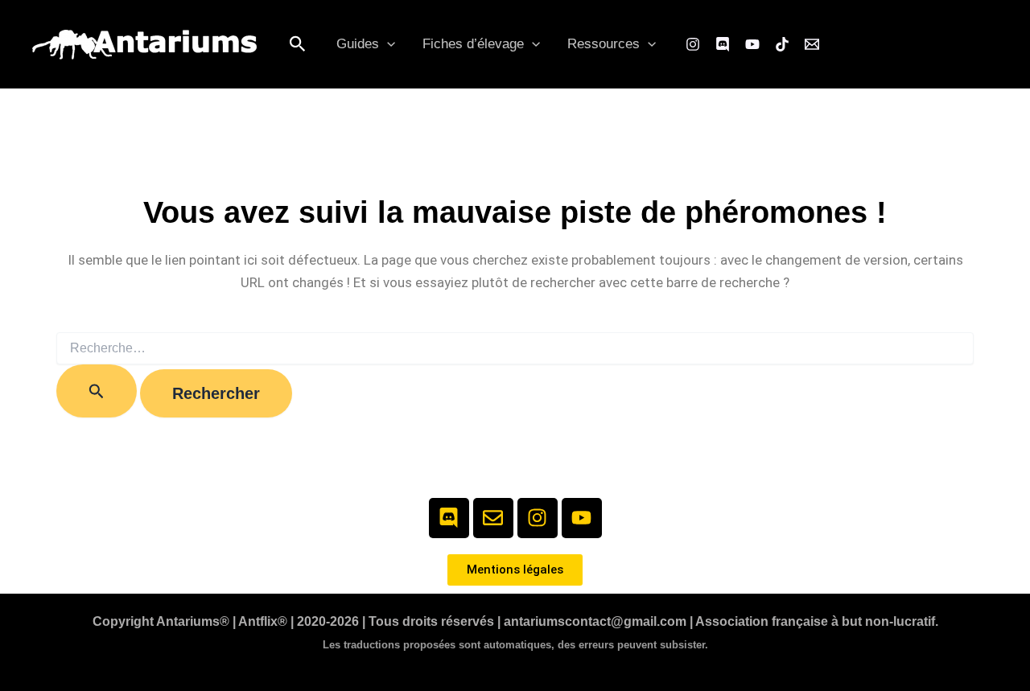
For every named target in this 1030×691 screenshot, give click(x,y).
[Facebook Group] (722, 44)
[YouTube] (752, 44)
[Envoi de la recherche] (96, 390)
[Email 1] (812, 44)
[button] (298, 44)
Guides (357, 43)
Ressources (603, 43)
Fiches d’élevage (473, 43)
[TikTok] (782, 44)
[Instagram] (693, 44)
